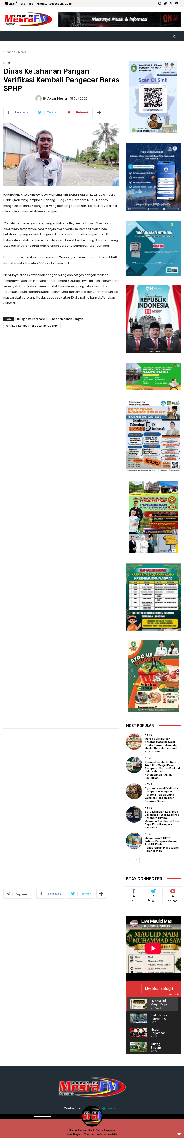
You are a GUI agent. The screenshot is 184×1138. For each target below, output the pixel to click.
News (22, 52)
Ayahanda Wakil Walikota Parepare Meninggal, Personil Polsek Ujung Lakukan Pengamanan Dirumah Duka (161, 795)
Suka (134, 890)
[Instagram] (159, 3)
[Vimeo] (171, 3)
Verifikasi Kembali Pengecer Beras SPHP (32, 325)
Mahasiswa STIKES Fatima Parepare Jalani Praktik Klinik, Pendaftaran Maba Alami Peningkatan (162, 844)
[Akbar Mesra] (39, 98)
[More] (99, 112)
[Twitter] (165, 3)
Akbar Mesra (57, 98)
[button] (175, 36)
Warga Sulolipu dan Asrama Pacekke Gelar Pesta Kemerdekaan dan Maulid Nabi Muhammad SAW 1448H (161, 745)
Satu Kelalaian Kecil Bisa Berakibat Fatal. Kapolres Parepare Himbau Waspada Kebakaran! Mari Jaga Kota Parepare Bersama (162, 819)
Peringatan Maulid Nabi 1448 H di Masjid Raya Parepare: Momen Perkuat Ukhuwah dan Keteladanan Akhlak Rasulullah (162, 770)
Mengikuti (153, 890)
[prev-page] (129, 860)
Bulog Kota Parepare (31, 319)
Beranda (9, 52)
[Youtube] (177, 3)
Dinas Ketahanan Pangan (66, 319)
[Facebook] (154, 3)
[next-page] (137, 860)
